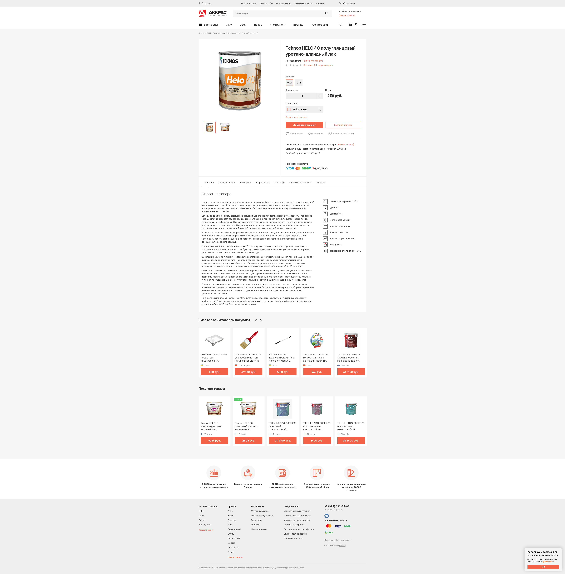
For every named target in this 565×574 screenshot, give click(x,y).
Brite (230, 524)
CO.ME (231, 533)
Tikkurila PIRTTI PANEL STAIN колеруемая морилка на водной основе (326, 357)
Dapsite (342, 545)
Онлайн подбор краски (295, 533)
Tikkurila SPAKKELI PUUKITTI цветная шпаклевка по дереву (360, 357)
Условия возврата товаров (297, 515)
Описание (209, 182)
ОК (543, 567)
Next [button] (261, 320)
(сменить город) (345, 144)
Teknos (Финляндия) (313, 60)
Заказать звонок (347, 15)
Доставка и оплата (248, 3)
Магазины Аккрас (260, 511)
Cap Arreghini (234, 529)
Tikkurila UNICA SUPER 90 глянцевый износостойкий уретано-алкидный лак (282, 426)
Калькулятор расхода (296, 117)
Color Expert (234, 538)
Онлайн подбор (266, 3)
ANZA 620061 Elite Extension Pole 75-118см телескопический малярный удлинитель (259, 357)
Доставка (320, 182)
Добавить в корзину (304, 124)
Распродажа (319, 24)
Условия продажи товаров (297, 511)
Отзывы (279, 182)
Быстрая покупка (343, 124)
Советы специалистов (303, 3)
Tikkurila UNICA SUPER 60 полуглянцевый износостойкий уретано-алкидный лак (316, 426)
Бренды (298, 24)
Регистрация (349, 3)
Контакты (320, 3)
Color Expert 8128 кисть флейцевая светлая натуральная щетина (225, 357)
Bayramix (232, 520)
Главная (202, 33)
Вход (341, 3)
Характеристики (226, 182)
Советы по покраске (294, 524)
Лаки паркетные (233, 33)
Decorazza (233, 547)
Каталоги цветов (283, 3)
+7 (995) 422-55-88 (350, 11)
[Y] (326, 13)
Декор (258, 24)
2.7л (299, 82)
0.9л (289, 82)
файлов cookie (548, 561)
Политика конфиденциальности (338, 540)
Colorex (231, 542)
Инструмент (278, 24)
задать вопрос (325, 65)
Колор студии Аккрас (213, 13)
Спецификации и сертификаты (299, 529)
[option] (240, 81)
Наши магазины (259, 529)
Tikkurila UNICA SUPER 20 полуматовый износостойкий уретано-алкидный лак (350, 426)
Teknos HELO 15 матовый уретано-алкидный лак (211, 426)
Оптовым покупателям (262, 515)
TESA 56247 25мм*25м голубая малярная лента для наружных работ (292, 357)
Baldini (231, 515)
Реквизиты (256, 520)
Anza (230, 511)
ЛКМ (229, 24)
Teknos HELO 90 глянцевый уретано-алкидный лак (246, 426)
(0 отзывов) (309, 65)
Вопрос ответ (262, 182)
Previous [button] (256, 320)
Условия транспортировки (297, 520)
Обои (243, 24)
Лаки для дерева (219, 33)
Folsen (231, 552)
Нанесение (245, 182)
